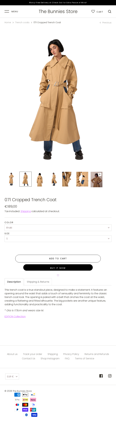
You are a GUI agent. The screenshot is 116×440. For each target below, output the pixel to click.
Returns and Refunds (97, 354)
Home (8, 22)
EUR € (10, 376)
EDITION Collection (15, 316)
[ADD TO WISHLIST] (58, 275)
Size (7, 233)
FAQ (67, 358)
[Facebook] (101, 376)
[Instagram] (109, 376)
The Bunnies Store (58, 11)
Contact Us (28, 358)
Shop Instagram (50, 358)
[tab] (14, 281)
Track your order (32, 354)
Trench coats (22, 22)
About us (12, 354)
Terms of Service (84, 358)
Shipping (26, 211)
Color (9, 222)
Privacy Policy (71, 354)
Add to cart (58, 258)
